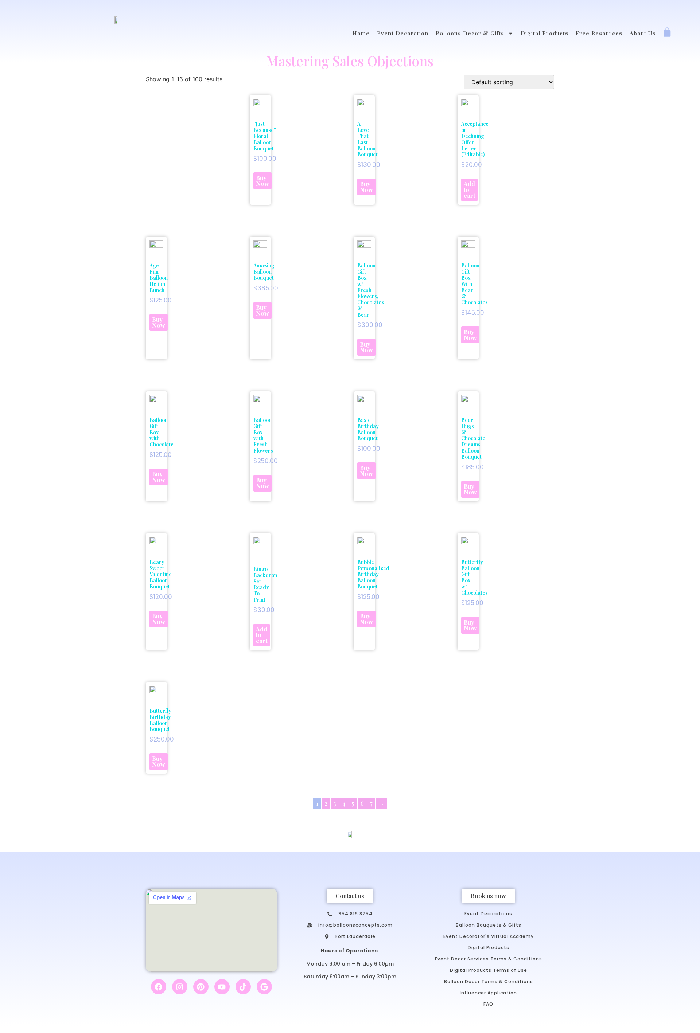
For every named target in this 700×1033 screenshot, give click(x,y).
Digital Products (544, 33)
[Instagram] (179, 986)
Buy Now (262, 180)
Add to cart (469, 189)
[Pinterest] (201, 986)
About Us (643, 33)
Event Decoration (402, 33)
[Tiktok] (243, 986)
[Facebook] (158, 986)
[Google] (264, 986)
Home (361, 33)
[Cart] (667, 33)
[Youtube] (222, 986)
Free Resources (599, 33)
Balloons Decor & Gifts (470, 33)
